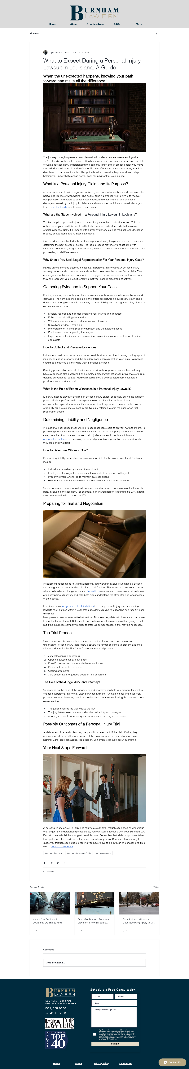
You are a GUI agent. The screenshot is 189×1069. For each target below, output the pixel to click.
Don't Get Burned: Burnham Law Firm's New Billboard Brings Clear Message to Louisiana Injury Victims (93, 921)
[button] (156, 33)
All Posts (34, 33)
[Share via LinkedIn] (58, 863)
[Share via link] (65, 863)
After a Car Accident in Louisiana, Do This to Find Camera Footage (47, 921)
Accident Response (53, 853)
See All (156, 887)
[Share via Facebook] (44, 863)
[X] (64, 1013)
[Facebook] (55, 1013)
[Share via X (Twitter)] (51, 863)
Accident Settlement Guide (79, 853)
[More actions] (144, 52)
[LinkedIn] (46, 1013)
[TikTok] (51, 1013)
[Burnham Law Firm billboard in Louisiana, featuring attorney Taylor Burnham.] (95, 903)
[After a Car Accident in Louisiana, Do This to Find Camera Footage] (50, 903)
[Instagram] (60, 1013)
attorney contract (103, 853)
